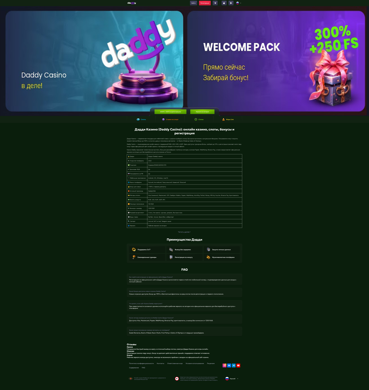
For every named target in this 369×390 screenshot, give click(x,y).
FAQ (143, 368)
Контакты (160, 363)
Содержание (134, 368)
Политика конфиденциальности (141, 363)
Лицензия (211, 363)
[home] (132, 3)
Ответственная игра (175, 363)
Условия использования (195, 363)
